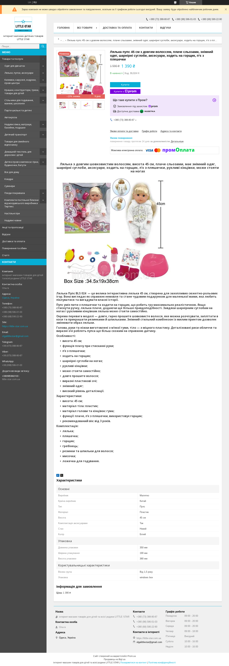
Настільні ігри (12, 213)
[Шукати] (43, 46)
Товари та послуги (12, 58)
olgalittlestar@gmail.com (15, 336)
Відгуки (6, 234)
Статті (5, 255)
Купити (125, 84)
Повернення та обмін (14, 248)
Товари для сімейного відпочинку (16, 143)
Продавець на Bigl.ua (114, 659)
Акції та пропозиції (12, 227)
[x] (61, 476)
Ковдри (8, 179)
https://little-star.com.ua (15, 326)
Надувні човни (12, 220)
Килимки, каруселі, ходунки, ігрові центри (20, 81)
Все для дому (11, 172)
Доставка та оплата (13, 241)
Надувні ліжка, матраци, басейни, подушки (18, 126)
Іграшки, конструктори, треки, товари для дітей (21, 91)
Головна (63, 27)
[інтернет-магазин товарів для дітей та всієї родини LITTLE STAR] (23, 26)
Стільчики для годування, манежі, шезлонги (18, 102)
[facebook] (57, 476)
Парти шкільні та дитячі (18, 110)
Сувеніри (9, 186)
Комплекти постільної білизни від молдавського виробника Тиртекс (21, 203)
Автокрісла (10, 117)
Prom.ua (132, 656)
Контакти (146, 27)
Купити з (119, 91)
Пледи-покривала (14, 193)
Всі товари (84, 27)
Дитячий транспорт (15, 134)
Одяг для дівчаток (14, 65)
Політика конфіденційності (162, 662)
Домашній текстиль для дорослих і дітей (17, 153)
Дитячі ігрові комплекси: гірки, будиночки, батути (21, 163)
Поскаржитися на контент (133, 662)
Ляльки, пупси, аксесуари (18, 72)
